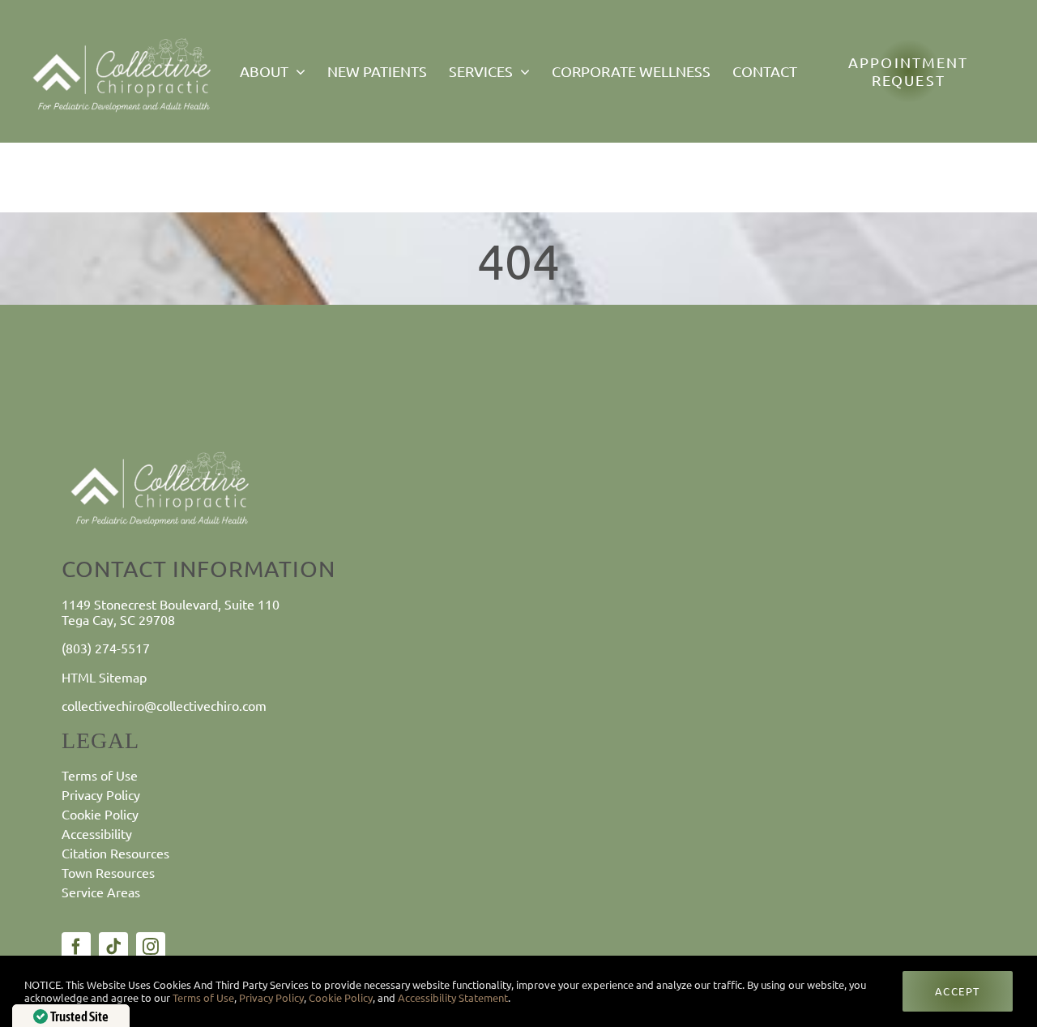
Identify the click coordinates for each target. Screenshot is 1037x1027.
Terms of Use (202, 997)
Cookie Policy (341, 997)
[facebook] (76, 946)
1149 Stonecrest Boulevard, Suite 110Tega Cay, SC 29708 (171, 611)
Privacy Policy (271, 997)
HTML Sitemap (104, 677)
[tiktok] (113, 946)
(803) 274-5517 (106, 648)
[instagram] (150, 946)
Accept (957, 991)
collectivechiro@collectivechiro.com (164, 705)
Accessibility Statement (453, 997)
